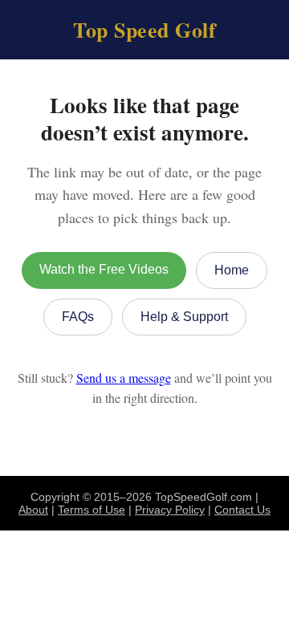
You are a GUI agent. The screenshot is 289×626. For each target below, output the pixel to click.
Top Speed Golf (144, 29)
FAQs (78, 316)
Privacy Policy (170, 509)
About (33, 509)
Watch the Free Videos (104, 269)
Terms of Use (91, 509)
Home (231, 270)
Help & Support (184, 316)
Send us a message (123, 377)
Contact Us (242, 509)
